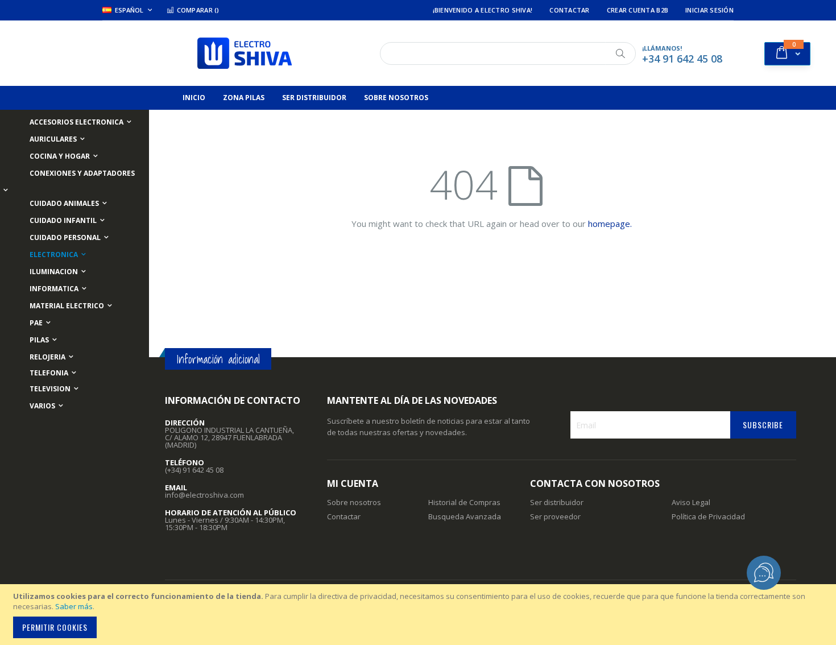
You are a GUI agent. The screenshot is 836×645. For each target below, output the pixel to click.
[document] (419, 614)
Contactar (569, 10)
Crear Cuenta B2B (637, 10)
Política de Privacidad (708, 516)
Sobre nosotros (354, 502)
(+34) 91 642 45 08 (194, 470)
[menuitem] (194, 98)
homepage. (610, 223)
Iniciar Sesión (709, 10)
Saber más (74, 606)
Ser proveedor (555, 516)
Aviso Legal (691, 502)
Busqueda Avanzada (464, 516)
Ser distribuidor (556, 502)
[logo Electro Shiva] (244, 53)
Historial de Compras (464, 502)
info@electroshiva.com (204, 495)
